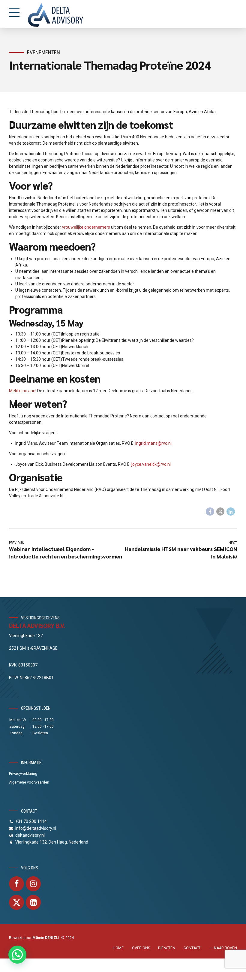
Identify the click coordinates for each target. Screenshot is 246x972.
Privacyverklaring (23, 774)
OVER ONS (141, 948)
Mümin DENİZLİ (45, 938)
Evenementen (43, 52)
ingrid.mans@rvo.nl (153, 443)
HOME (118, 948)
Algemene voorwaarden (29, 782)
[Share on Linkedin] (230, 511)
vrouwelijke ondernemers (86, 227)
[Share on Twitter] (220, 511)
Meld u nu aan (22, 390)
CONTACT (192, 948)
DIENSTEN (166, 948)
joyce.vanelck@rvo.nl (151, 464)
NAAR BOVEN (225, 948)
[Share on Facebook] (210, 511)
